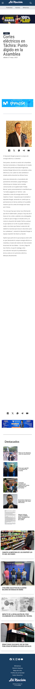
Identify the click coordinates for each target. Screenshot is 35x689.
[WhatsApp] (19, 150)
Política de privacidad (17, 673)
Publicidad (9, 7)
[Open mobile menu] (3, 3)
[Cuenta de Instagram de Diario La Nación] (16, 660)
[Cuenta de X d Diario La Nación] (13, 660)
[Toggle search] (30, 3)
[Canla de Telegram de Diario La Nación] (19, 660)
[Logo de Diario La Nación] (17, 680)
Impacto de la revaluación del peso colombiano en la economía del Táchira (17, 615)
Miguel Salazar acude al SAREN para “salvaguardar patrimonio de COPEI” (24, 517)
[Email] (28, 150)
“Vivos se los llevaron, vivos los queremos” (24, 453)
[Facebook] (9, 150)
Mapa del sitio (17, 670)
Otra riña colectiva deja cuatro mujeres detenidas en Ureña (14, 589)
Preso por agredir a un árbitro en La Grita (23, 469)
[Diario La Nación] (16, 2)
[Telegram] (23, 150)
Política (6, 33)
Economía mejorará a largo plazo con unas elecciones (24, 501)
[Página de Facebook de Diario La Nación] (11, 660)
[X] (14, 150)
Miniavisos (26, 7)
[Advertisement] (17, 76)
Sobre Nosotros (17, 675)
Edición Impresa (17, 668)
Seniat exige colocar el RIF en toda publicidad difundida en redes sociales (16, 645)
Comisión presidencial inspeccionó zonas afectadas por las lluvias (23, 485)
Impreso (17, 7)
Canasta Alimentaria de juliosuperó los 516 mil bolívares (17, 553)
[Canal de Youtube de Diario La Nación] (22, 660)
